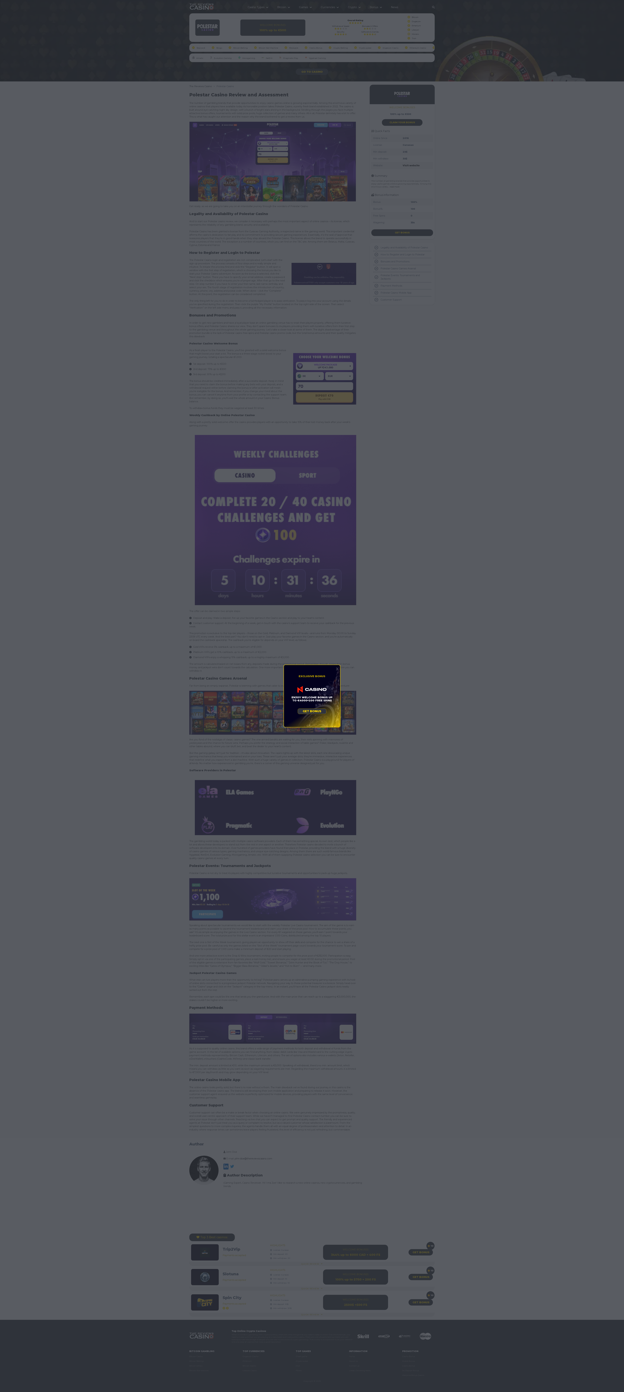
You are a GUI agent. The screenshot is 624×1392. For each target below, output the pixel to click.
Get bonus (312, 711)
